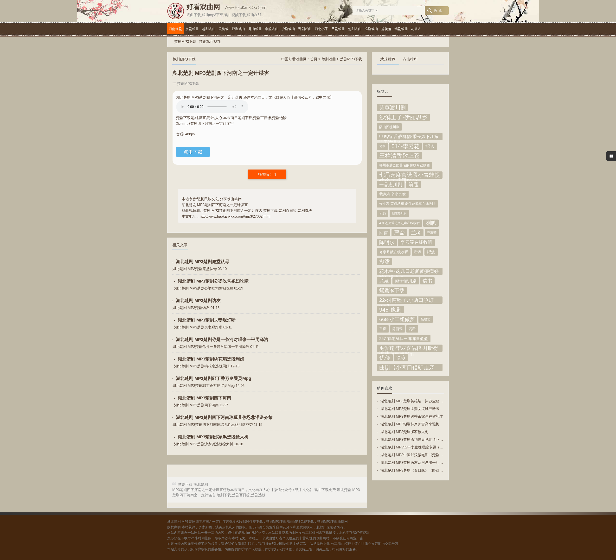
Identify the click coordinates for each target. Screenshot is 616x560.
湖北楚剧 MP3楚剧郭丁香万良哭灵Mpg (213, 378)
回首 (383, 232)
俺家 (382, 146)
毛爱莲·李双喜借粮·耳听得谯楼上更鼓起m (408, 348)
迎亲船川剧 (399, 213)
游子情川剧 (406, 280)
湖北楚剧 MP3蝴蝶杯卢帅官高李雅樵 (409, 424)
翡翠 (412, 329)
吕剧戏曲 (338, 29)
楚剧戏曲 (354, 29)
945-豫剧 (390, 310)
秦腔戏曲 (271, 29)
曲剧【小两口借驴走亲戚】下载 (407, 367)
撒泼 (384, 261)
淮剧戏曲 (371, 29)
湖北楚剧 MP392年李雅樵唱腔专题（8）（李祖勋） (421, 447)
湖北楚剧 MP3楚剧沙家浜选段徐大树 (213, 436)
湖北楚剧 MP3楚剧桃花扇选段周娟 (211, 359)
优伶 (384, 358)
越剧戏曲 (208, 29)
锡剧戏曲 (401, 29)
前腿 (413, 185)
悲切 (417, 252)
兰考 (416, 233)
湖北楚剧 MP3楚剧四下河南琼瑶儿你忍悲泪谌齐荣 (224, 417)
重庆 (382, 329)
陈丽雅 (397, 329)
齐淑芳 (431, 232)
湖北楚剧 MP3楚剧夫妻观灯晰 (207, 320)
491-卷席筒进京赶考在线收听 (399, 223)
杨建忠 (425, 319)
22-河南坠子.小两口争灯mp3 (406, 300)
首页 (313, 59)
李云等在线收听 (416, 242)
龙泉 (384, 280)
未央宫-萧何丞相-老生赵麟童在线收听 (407, 204)
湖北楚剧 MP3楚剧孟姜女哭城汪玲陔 (409, 409)
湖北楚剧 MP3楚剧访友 (198, 300)
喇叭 (431, 223)
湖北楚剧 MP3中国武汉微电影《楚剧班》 (413, 455)
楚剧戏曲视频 (210, 41)
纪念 (431, 251)
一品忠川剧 (390, 184)
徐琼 (400, 357)
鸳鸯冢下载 (391, 290)
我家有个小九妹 (392, 194)
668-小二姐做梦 (397, 319)
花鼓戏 (416, 29)
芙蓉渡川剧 (392, 108)
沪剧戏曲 (288, 29)
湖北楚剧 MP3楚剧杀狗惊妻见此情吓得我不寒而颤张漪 (424, 439)
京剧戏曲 (192, 29)
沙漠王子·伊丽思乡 (403, 117)
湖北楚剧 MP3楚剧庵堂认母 (202, 261)
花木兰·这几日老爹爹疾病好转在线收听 (409, 272)
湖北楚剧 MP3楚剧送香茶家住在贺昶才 (411, 416)
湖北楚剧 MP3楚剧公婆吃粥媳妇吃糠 (213, 281)
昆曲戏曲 (255, 29)
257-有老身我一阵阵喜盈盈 (403, 338)
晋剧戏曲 (305, 29)
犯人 (430, 146)
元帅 (382, 213)
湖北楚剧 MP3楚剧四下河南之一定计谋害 (215, 205)
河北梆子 (321, 29)
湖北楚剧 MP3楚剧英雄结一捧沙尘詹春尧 (413, 401)
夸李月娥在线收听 (393, 252)
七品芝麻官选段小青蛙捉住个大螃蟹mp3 (409, 175)
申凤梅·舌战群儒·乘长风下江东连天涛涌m (408, 137)
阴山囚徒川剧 (389, 127)
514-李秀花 (405, 146)
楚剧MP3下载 (185, 41)
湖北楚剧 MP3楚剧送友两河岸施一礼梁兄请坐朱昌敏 (422, 462)
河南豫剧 (175, 29)
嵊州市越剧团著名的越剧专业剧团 (404, 165)
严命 (399, 233)
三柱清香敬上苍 (399, 156)
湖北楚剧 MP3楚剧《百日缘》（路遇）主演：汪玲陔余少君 (427, 470)
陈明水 (386, 242)
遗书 (427, 280)
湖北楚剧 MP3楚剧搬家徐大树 (404, 432)
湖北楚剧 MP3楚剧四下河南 (204, 398)
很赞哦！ (266, 174)
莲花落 (386, 29)
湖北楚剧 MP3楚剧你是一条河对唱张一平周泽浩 (222, 339)
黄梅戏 (223, 29)
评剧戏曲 (238, 29)
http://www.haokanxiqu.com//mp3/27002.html (235, 216)
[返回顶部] (606, 499)
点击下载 (193, 152)
